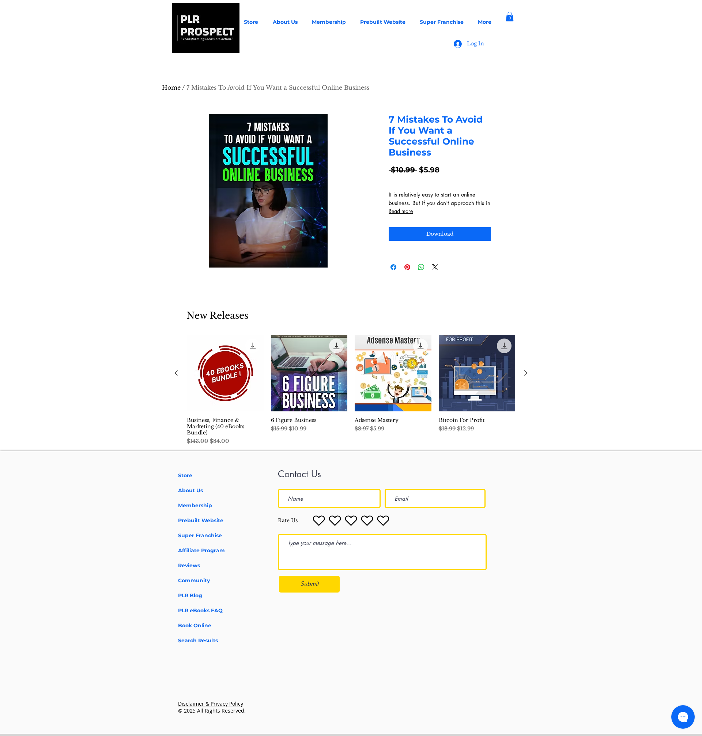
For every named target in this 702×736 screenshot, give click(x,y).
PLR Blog (190, 595)
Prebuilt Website (200, 520)
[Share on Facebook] (393, 267)
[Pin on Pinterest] (407, 267)
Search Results (198, 640)
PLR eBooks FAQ (200, 610)
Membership (195, 505)
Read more (401, 211)
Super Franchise (200, 535)
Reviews (189, 565)
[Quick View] (225, 373)
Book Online (194, 625)
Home (171, 87)
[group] (351, 390)
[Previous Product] (176, 373)
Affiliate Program (201, 550)
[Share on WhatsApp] (421, 267)
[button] (510, 16)
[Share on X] (435, 267)
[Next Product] (525, 373)
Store (185, 475)
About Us (190, 490)
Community (194, 580)
